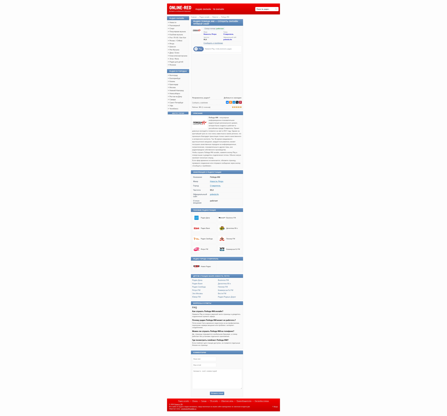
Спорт (171, 28)
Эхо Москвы (197, 293)
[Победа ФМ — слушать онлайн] (200, 128)
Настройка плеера (262, 401)
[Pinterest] (240, 102)
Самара (172, 100)
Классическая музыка (178, 56)
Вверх (276, 407)
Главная (194, 17)
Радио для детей (176, 62)
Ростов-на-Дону (175, 97)
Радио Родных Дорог (227, 297)
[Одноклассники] (230, 102)
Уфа (171, 106)
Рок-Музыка (174, 50)
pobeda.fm (227, 39)
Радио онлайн (203, 9)
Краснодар (173, 84)
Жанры (195, 401)
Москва (172, 87)
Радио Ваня (197, 284)
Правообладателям (244, 401)
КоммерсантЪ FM (225, 290)
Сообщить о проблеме (213, 43)
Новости (215, 17)
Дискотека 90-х (224, 284)
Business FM (223, 280)
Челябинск (173, 109)
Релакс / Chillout (175, 41)
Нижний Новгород (176, 90)
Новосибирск (174, 93)
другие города (178, 113)
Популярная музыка (177, 32)
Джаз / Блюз (174, 53)
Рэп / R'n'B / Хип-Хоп (177, 38)
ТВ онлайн (218, 9)
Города (204, 401)
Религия (172, 65)
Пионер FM (223, 287)
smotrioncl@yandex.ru (188, 409)
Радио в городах (178, 71)
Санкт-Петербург (176, 103)
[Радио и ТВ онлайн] (180, 7)
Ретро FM (196, 290)
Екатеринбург (174, 78)
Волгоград (173, 75)
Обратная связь (227, 401)
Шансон (172, 47)
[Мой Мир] (233, 102)
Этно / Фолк (174, 59)
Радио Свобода (199, 287)
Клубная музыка (176, 35)
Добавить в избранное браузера (180, 11)
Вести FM (222, 293)
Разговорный (174, 25)
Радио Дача (197, 280)
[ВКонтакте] (227, 102)
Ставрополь (228, 34)
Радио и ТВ (178, 404)
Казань (172, 81)
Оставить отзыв (217, 393)
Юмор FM (196, 297)
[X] (237, 102)
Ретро (214, 34)
